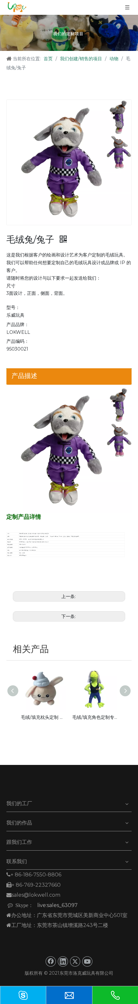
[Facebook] (51, 961)
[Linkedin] (63, 961)
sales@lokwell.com (33, 895)
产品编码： (17, 341)
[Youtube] (87, 961)
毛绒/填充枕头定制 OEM (43, 717)
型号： (13, 307)
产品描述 (24, 376)
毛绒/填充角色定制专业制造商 (94, 717)
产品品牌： (17, 324)
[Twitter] (75, 961)
